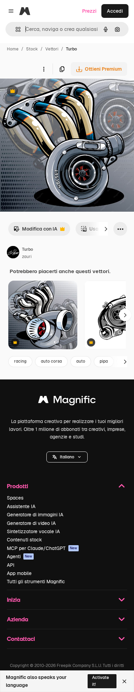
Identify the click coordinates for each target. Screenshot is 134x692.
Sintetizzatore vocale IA (33, 531)
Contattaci (21, 638)
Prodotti (17, 486)
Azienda (17, 619)
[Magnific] (67, 401)
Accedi (115, 11)
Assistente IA (21, 506)
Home (13, 49)
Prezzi (89, 11)
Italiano (67, 457)
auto (80, 361)
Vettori (51, 49)
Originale (45, 92)
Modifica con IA (35, 231)
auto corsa (51, 361)
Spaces (15, 498)
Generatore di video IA (31, 523)
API (10, 565)
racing (20, 361)
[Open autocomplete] (15, 29)
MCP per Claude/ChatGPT (42, 548)
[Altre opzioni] (44, 69)
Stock (32, 49)
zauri (27, 256)
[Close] (124, 681)
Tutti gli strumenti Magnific (36, 581)
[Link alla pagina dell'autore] (13, 253)
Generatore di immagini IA (35, 515)
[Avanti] (106, 229)
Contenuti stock (24, 540)
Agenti (19, 556)
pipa (104, 361)
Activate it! (100, 681)
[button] (67, 456)
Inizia (13, 599)
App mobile (19, 573)
